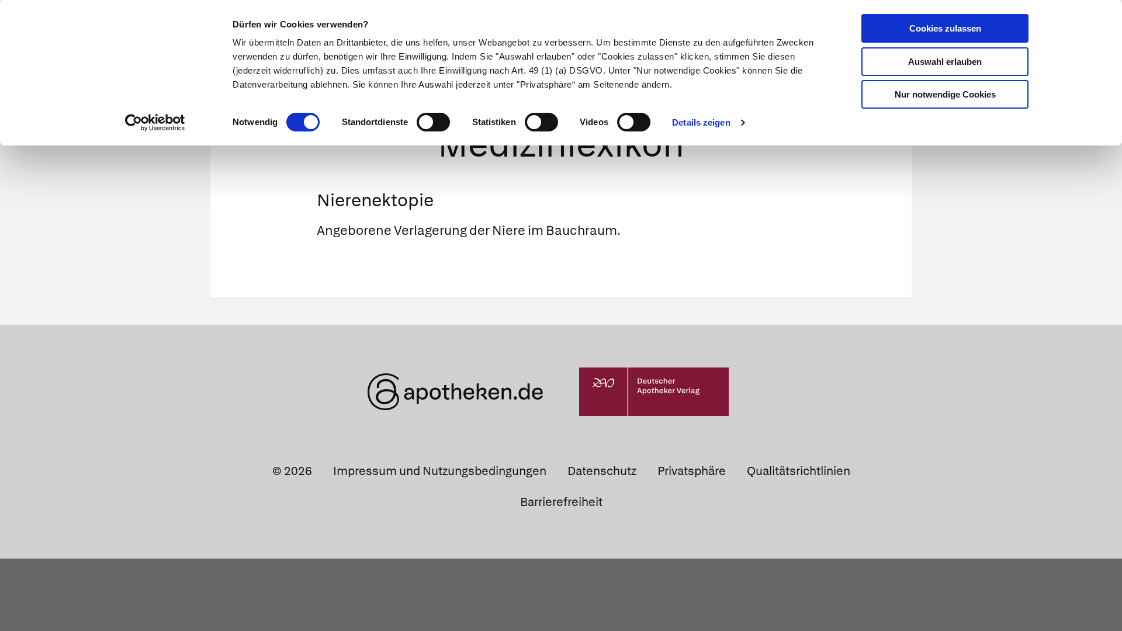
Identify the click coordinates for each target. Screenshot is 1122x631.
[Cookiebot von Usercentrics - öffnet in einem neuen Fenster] (155, 122)
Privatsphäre (691, 471)
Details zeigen (701, 122)
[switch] (433, 122)
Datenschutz (601, 471)
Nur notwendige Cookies (945, 94)
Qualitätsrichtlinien (798, 471)
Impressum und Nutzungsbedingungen (439, 471)
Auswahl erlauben (945, 62)
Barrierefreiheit (561, 501)
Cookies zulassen (945, 28)
